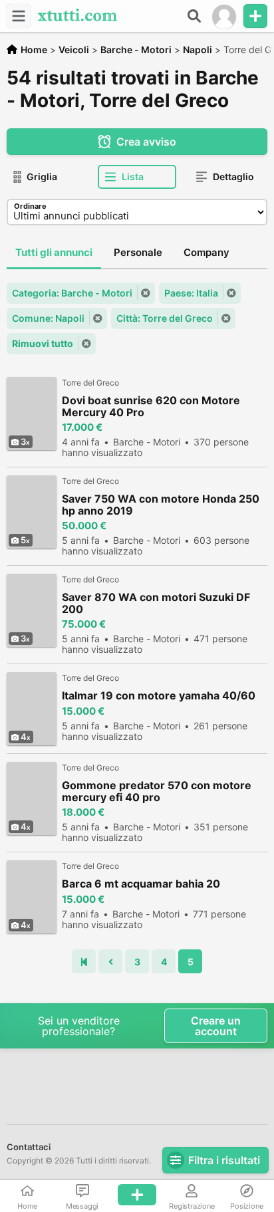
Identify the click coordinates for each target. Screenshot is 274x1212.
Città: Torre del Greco (164, 318)
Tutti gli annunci (53, 252)
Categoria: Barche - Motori (72, 293)
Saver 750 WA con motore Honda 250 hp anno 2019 (160, 505)
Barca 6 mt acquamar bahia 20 (141, 884)
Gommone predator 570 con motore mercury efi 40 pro (156, 791)
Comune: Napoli (48, 318)
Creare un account (216, 1026)
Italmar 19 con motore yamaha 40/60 (158, 695)
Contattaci (29, 1147)
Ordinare (30, 206)
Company (206, 252)
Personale (138, 252)
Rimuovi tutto (42, 343)
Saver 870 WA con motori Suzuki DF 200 (156, 603)
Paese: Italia (191, 293)
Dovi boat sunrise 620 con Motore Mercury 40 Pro (151, 406)
